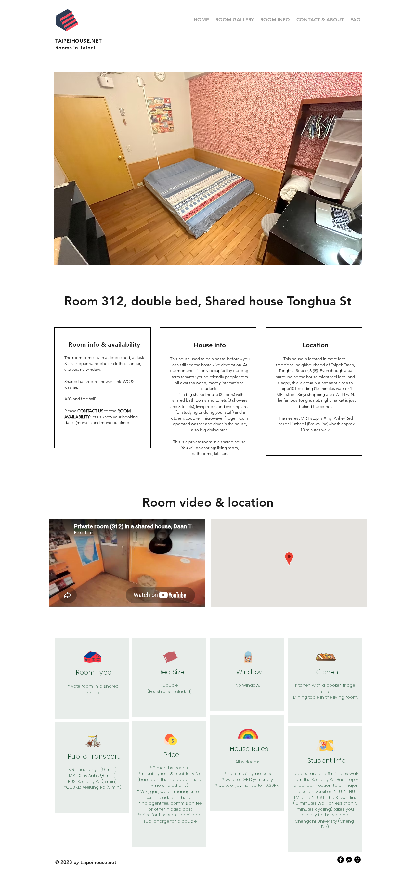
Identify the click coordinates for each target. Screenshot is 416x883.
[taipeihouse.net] (340, 859)
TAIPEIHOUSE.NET (78, 41)
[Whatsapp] (357, 859)
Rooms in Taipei (75, 48)
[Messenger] (349, 859)
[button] (208, 168)
